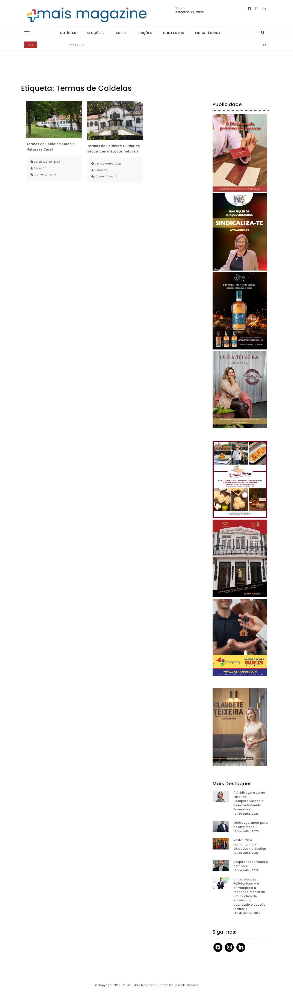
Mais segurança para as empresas (250, 825)
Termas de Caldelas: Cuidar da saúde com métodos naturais (113, 149)
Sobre (121, 33)
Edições (145, 33)
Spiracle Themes (186, 985)
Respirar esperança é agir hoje (250, 864)
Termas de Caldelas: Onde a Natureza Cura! (50, 147)
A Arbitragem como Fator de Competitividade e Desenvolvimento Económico (249, 801)
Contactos (173, 33)
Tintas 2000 (75, 45)
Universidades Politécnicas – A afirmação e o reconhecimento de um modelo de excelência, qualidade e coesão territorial (249, 894)
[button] (263, 45)
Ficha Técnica (208, 33)
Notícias (68, 33)
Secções (95, 33)
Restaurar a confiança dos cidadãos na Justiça (249, 844)
